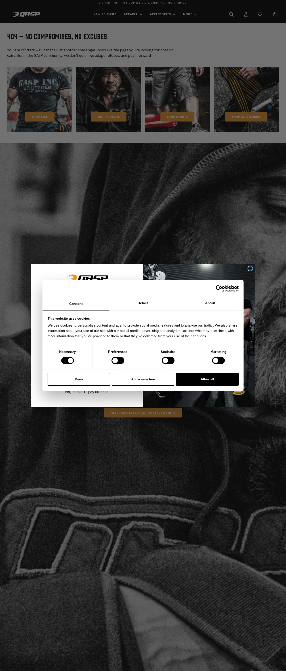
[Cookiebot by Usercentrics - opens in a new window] (219, 288)
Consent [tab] (76, 304)
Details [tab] (143, 303)
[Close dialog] (250, 268)
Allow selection (143, 379)
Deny (79, 379)
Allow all (207, 379)
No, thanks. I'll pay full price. (87, 392)
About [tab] (210, 303)
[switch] (117, 360)
